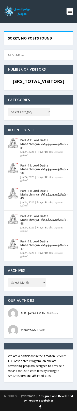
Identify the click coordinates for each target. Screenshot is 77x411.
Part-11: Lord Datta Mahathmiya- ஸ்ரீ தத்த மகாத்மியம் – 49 (44, 194)
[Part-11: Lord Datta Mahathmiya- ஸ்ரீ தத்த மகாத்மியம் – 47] (13, 244)
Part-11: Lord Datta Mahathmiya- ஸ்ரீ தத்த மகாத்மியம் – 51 (44, 143)
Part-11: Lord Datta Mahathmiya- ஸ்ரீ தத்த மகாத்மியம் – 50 (44, 169)
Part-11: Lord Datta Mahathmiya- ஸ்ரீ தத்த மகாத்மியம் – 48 (44, 219)
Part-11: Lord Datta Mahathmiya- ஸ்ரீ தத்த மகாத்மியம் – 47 (44, 245)
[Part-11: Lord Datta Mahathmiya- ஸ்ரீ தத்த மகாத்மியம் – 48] (13, 219)
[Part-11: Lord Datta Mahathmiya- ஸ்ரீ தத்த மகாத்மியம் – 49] (13, 193)
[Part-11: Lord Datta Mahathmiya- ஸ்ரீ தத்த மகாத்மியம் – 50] (13, 168)
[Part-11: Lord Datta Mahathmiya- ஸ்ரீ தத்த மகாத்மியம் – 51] (13, 143)
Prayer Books (45, 152)
